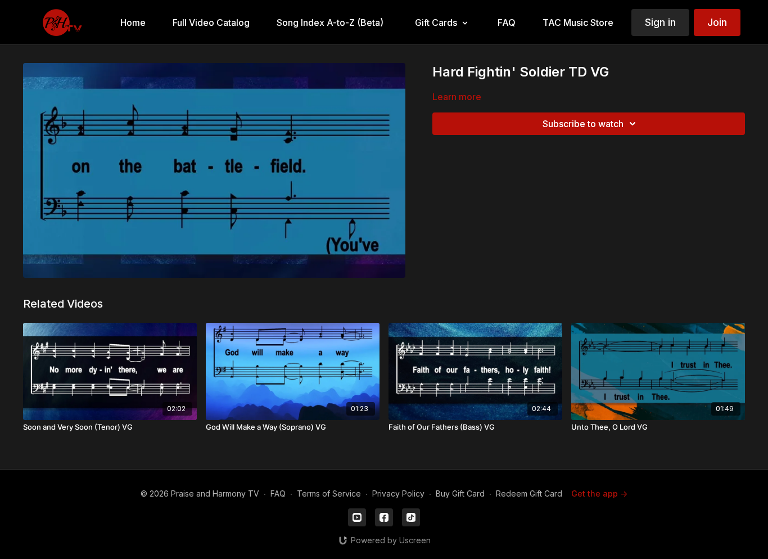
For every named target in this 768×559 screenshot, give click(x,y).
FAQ (278, 493)
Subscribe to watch (583, 123)
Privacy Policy (398, 493)
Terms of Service (329, 493)
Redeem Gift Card (529, 493)
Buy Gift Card (460, 493)
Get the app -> (599, 493)
